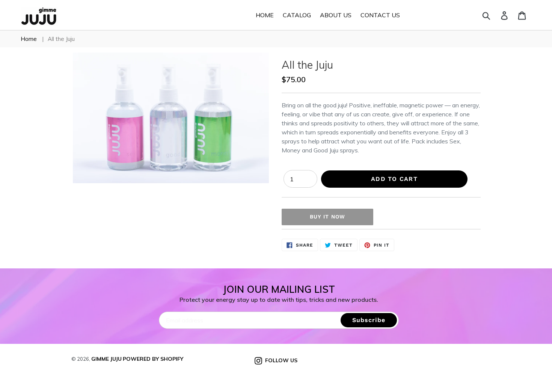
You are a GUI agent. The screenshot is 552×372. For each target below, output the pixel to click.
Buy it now (327, 217)
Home (29, 38)
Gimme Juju (106, 358)
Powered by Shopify (153, 358)
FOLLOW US (279, 360)
